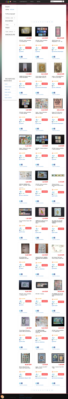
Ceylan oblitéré (8, 92)
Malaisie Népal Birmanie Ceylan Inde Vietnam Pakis (24, 367)
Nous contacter (22, 397)
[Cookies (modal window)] (2, 396)
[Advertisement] (10, 57)
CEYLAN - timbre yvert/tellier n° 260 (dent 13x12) (25, 294)
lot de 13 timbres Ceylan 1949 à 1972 (25, 221)
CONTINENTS (23, 1)
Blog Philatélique (29, 397)
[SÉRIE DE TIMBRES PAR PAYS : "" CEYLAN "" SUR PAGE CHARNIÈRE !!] (25, 175)
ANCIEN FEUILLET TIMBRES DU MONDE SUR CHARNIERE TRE (42, 258)
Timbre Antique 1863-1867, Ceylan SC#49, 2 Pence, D (41, 77)
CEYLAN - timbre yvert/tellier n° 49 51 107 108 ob (58, 149)
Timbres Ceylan (8, 86)
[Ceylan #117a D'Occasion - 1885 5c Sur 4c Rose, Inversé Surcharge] (58, 103)
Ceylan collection (8, 97)
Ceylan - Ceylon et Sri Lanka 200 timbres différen (25, 149)
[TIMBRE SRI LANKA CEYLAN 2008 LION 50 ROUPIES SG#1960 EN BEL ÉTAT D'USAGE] (41, 212)
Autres (22, 51)
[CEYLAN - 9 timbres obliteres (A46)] (41, 139)
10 (51, 22)
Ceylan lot (7, 95)
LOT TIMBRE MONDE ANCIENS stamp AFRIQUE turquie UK (41, 331)
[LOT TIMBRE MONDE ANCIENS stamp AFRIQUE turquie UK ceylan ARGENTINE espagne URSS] (41, 321)
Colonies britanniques (58, 51)
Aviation (55, 268)
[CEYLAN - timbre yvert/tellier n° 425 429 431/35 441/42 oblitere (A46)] (41, 31)
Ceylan (6, 84)
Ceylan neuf (7, 89)
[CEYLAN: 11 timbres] (41, 285)
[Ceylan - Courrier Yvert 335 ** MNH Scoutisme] (42, 358)
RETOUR (12, 9)
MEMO (38, 1)
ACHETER (28, 47)
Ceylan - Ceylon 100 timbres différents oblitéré (41, 113)
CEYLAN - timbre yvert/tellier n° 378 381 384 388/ (25, 113)
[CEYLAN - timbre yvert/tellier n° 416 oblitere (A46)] (41, 175)
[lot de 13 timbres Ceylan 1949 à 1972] (25, 212)
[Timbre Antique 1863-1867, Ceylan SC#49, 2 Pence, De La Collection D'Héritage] (42, 67)
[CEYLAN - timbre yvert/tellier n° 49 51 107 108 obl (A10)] (58, 139)
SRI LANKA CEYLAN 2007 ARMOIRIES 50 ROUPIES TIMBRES (57, 222)
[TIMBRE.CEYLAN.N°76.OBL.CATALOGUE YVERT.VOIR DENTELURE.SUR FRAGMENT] (25, 67)
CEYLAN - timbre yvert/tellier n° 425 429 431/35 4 (41, 41)
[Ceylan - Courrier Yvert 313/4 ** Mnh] (58, 358)
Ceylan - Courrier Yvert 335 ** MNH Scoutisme (41, 367)
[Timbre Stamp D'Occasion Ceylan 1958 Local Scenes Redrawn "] (25, 321)
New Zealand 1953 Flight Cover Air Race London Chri (57, 258)
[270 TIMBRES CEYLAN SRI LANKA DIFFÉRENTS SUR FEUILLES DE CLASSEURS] (58, 285)
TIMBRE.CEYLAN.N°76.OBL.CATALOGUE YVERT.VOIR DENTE (27, 77)
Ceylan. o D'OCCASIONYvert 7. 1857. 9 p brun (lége (57, 77)
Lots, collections (57, 87)
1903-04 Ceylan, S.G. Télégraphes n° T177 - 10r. (57, 41)
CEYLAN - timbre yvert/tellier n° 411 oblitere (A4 (58, 331)
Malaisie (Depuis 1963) (26, 378)
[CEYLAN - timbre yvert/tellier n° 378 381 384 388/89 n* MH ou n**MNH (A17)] (25, 103)
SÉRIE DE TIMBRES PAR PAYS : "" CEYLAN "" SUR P (25, 185)
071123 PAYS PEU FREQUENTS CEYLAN (23, 258)
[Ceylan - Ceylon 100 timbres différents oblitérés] (41, 104)
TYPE (14, 1)
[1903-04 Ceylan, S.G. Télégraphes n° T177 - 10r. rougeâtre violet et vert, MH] (58, 31)
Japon (22, 268)
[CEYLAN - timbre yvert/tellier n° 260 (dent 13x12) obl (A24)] (25, 285)
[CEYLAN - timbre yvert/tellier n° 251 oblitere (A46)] (25, 31)
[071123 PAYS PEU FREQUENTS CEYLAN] (25, 248)
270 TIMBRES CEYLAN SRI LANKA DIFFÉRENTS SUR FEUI (57, 295)
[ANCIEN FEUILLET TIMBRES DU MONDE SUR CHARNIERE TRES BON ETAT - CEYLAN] (41, 248)
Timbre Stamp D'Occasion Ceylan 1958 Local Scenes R (25, 331)
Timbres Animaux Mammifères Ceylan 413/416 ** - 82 (57, 185)
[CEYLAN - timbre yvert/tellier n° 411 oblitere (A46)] (58, 321)
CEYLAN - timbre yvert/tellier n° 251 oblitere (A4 (25, 41)
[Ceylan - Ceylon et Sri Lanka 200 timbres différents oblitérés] (25, 139)
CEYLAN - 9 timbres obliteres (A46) (42, 149)
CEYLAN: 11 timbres (40, 293)
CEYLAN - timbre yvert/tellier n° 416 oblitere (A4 (41, 185)
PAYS (31, 1)
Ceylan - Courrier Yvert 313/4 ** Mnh (58, 367)
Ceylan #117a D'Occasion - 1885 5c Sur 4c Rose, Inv (57, 113)
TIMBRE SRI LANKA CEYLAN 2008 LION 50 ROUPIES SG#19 (42, 222)
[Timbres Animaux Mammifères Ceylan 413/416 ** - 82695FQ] (58, 175)
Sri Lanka (23, 87)
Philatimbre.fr (21, 395)
